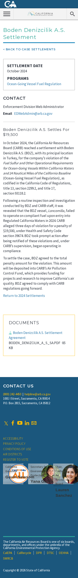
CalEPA (7, 553)
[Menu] (7, 13)
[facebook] (12, 423)
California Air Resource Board (40, 13)
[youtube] (19, 423)
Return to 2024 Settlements (24, 295)
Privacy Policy (14, 444)
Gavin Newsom (19, 477)
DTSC (50, 553)
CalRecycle (24, 553)
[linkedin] (27, 423)
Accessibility (13, 438)
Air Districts (12, 454)
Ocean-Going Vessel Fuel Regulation (34, 84)
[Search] (72, 13)
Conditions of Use (17, 449)
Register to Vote (15, 460)
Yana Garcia (42, 481)
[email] (34, 423)
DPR (39, 553)
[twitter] (6, 423)
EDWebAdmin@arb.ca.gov (33, 113)
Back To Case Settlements (31, 49)
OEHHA (63, 553)
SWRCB (8, 558)
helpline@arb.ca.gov (38, 394)
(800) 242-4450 (12, 394)
